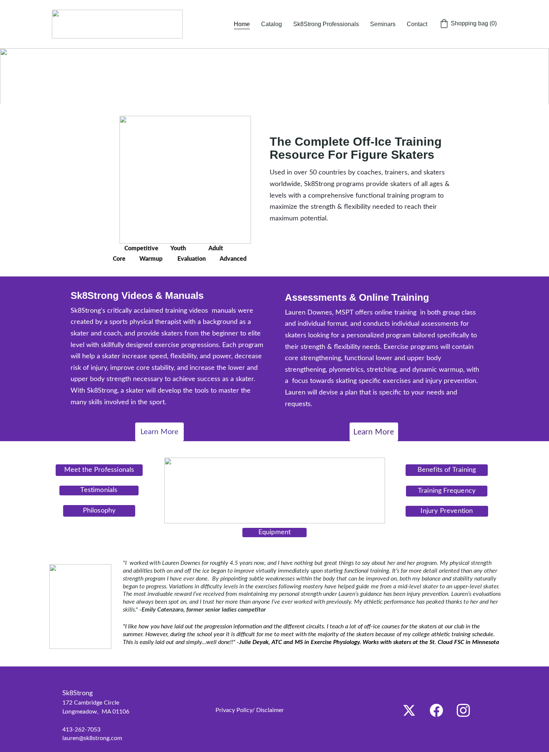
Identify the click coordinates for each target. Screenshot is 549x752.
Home (242, 24)
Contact (417, 24)
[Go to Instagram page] (463, 710)
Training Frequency (446, 491)
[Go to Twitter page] (409, 710)
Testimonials (98, 490)
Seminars (383, 24)
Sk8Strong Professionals (326, 24)
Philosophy (99, 510)
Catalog (271, 24)
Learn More (159, 432)
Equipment (274, 532)
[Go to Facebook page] (436, 710)
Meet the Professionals (99, 470)
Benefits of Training (447, 470)
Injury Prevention (447, 511)
